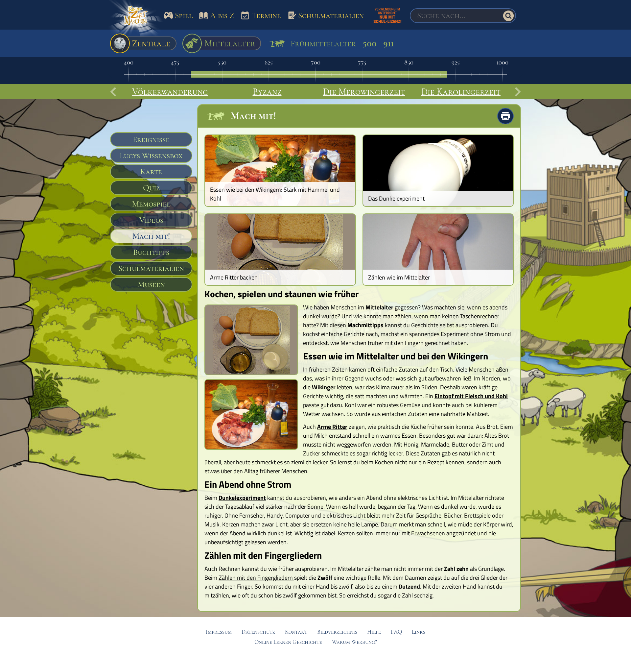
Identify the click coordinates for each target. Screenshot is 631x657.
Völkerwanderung (170, 92)
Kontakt (296, 631)
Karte (151, 172)
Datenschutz (258, 631)
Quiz (151, 188)
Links (418, 631)
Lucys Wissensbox (151, 155)
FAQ (396, 631)
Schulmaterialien (151, 268)
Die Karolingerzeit (461, 92)
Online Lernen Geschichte (288, 642)
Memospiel (151, 204)
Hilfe (374, 631)
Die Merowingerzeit (364, 92)
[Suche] (508, 16)
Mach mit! (151, 236)
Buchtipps (151, 252)
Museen (151, 284)
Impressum (219, 631)
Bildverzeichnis (337, 631)
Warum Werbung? (354, 642)
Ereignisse (151, 139)
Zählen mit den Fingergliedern (256, 577)
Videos (151, 220)
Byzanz (267, 92)
